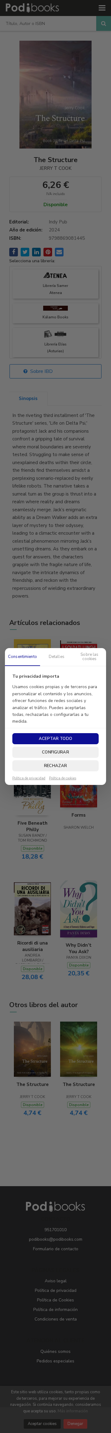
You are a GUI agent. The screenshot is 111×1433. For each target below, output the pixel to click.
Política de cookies (62, 778)
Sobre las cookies (89, 657)
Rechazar (55, 766)
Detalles (56, 656)
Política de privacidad (28, 778)
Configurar (55, 752)
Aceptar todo (55, 738)
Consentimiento (22, 656)
